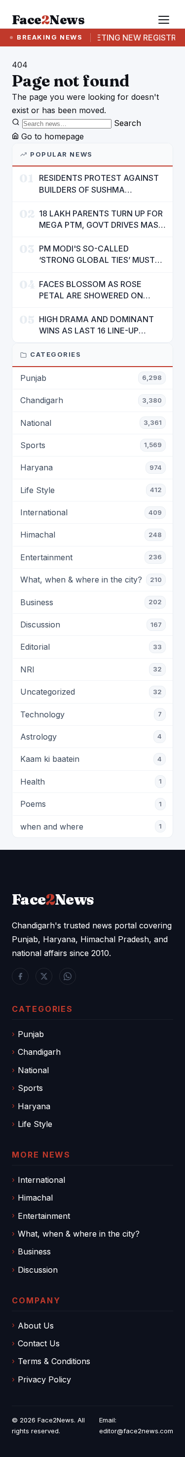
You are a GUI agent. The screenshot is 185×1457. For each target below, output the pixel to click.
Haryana (34, 1106)
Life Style (35, 1124)
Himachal (35, 1198)
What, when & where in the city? (79, 1234)
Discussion (38, 1270)
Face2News (55, 1420)
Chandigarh (39, 1052)
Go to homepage (51, 136)
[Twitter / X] (44, 976)
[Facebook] (20, 976)
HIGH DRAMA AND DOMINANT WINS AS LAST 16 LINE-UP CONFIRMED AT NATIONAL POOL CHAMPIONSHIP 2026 (96, 325)
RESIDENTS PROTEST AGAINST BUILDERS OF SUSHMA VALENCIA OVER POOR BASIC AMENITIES (99, 184)
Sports (30, 1088)
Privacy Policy (44, 1379)
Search (127, 123)
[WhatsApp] (67, 976)
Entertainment (44, 1216)
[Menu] (163, 20)
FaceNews (53, 899)
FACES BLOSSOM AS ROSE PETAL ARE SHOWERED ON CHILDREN (91, 290)
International (41, 1180)
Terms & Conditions (54, 1361)
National (33, 1070)
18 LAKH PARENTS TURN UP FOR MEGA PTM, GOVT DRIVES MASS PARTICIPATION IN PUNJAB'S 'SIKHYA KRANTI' (101, 219)
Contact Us (39, 1343)
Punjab (31, 1034)
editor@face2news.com (136, 1431)
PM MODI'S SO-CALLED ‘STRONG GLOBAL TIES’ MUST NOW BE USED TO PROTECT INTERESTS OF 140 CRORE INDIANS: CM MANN (97, 255)
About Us (36, 1326)
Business (34, 1251)
